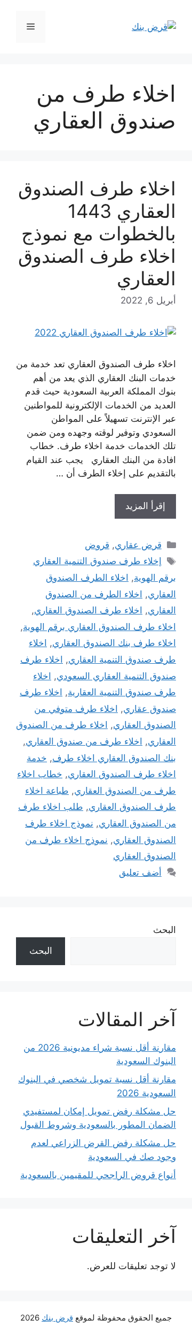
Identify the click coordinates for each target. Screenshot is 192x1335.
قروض (97, 545)
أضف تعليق (140, 872)
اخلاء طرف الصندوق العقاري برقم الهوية (99, 626)
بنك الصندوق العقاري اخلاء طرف (114, 758)
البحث (164, 929)
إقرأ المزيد (145, 505)
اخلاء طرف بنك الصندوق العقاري (114, 643)
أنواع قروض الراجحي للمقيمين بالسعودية (98, 1175)
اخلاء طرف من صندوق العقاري (84, 741)
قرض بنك (57, 1318)
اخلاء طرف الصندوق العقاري (88, 610)
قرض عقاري (138, 545)
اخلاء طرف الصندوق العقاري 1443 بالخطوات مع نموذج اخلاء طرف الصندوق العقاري (97, 233)
